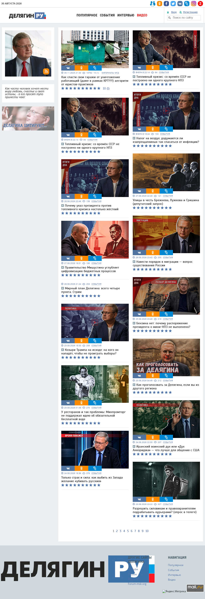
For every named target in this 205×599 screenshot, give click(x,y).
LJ (94, 68)
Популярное (86, 15)
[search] (169, 18)
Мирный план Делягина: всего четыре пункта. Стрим (90, 290)
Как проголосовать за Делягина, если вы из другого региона (166, 386)
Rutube (132, 574)
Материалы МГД (110, 73)
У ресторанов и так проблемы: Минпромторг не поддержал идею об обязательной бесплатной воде (93, 415)
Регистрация (190, 12)
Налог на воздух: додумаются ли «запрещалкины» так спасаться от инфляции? (166, 140)
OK (81, 68)
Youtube (133, 569)
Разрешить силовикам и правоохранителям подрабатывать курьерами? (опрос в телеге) (165, 510)
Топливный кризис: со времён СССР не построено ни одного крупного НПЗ (90, 145)
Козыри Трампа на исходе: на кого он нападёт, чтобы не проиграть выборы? (90, 351)
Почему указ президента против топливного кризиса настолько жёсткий (90, 207)
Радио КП (134, 579)
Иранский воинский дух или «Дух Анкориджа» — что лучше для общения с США (166, 448)
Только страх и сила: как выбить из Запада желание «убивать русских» (92, 479)
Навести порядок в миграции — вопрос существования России (163, 263)
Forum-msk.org (137, 584)
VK (68, 68)
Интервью (125, 15)
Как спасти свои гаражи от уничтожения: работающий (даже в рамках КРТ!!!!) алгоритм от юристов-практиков (94, 80)
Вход (174, 12)
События (107, 15)
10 (147, 531)
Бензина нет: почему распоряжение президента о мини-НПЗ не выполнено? (161, 325)
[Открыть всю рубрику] (28, 118)
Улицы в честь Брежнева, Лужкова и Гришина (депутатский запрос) (166, 202)
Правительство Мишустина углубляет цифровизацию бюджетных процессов (90, 269)
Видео (142, 15)
